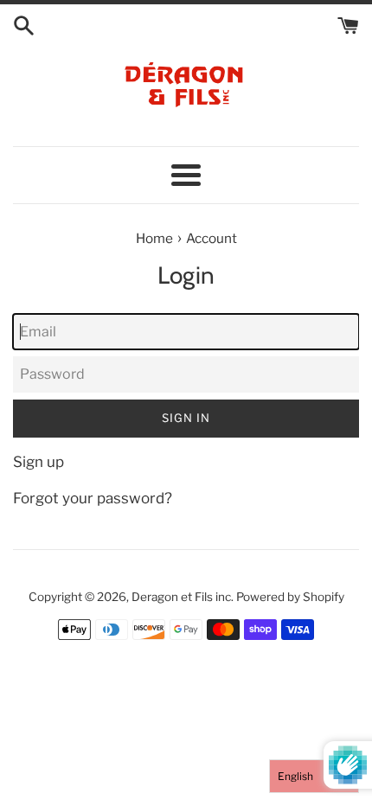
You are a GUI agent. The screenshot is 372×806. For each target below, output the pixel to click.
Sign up (38, 461)
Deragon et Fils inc (181, 597)
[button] (314, 776)
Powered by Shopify (290, 597)
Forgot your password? (92, 498)
